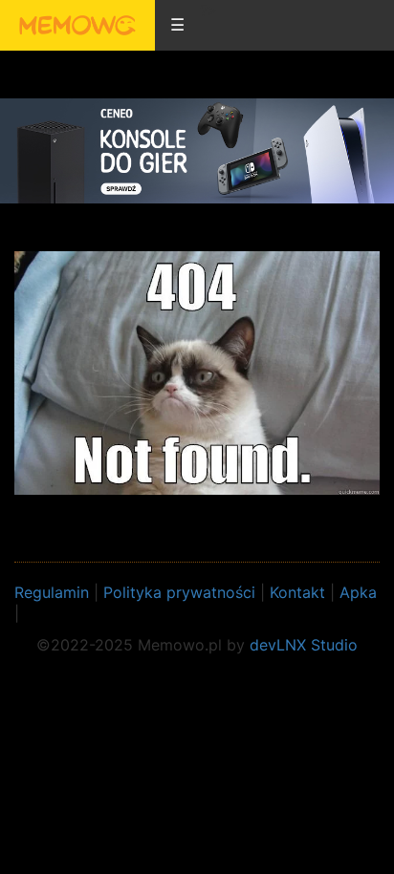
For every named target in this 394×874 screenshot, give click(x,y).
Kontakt (297, 592)
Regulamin (51, 592)
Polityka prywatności (179, 592)
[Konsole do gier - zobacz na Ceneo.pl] (197, 150)
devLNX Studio (304, 644)
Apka (358, 592)
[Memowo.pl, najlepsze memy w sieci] (77, 25)
